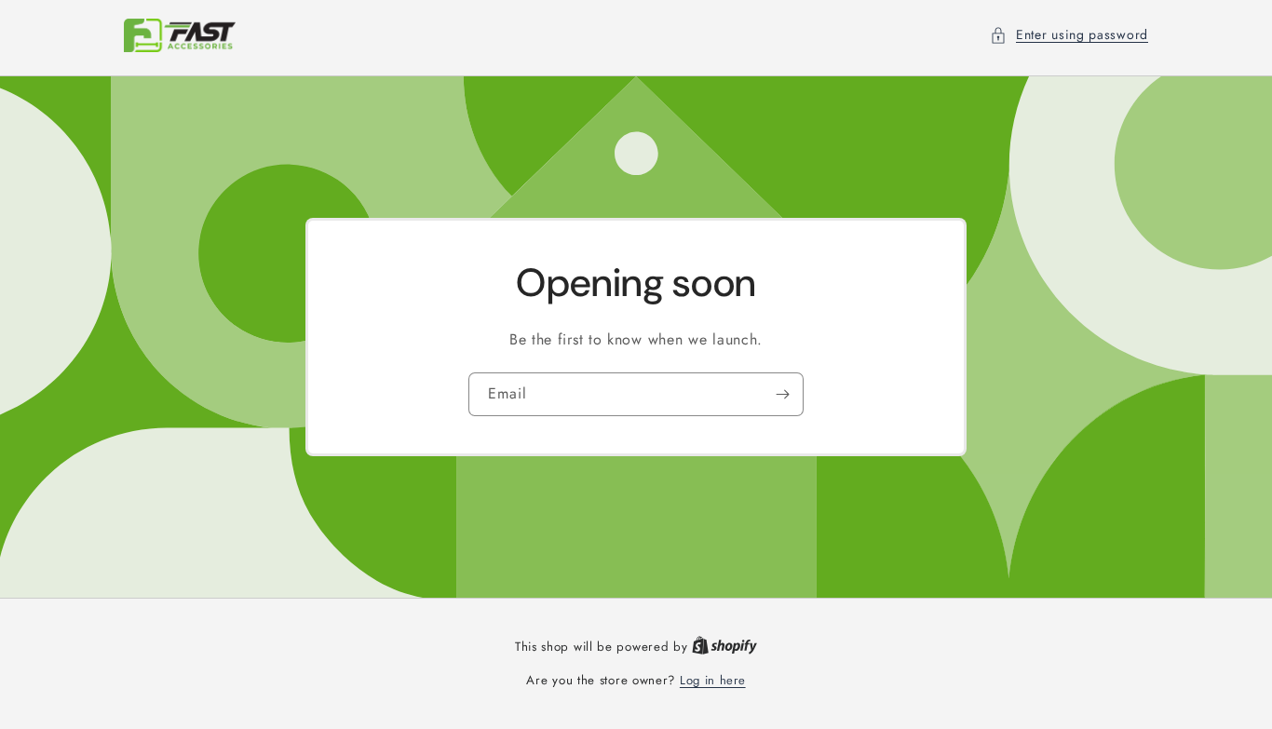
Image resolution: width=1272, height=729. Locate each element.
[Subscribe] (782, 394)
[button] (1069, 35)
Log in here (713, 680)
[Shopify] (724, 646)
